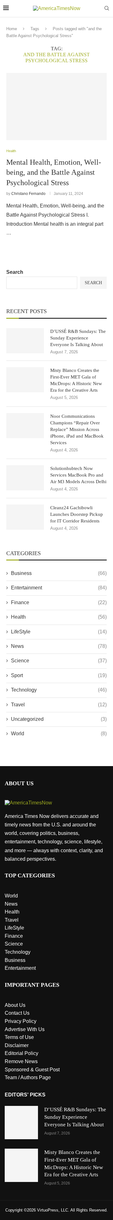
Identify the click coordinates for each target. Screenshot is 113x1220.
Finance (59, 602)
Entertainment (59, 587)
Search (14, 272)
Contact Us (17, 1013)
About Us (15, 1005)
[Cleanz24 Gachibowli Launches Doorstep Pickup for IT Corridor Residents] (25, 517)
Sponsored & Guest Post (32, 1069)
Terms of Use (19, 1037)
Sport (59, 675)
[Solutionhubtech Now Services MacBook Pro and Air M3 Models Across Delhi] (25, 477)
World (59, 733)
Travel (59, 704)
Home (11, 28)
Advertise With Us (25, 1029)
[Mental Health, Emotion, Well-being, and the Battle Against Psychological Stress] (56, 106)
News (59, 646)
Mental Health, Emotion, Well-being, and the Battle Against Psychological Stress (53, 172)
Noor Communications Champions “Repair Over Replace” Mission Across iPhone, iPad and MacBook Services (77, 429)
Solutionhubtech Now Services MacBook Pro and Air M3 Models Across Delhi (78, 475)
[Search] (107, 8)
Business (59, 573)
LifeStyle (59, 631)
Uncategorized (59, 719)
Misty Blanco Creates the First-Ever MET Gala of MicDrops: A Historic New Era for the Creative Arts (76, 380)
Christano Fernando (28, 193)
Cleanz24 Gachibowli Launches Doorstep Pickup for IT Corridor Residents (76, 514)
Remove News (21, 1061)
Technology (59, 690)
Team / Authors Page (28, 1077)
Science (59, 660)
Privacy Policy (20, 1021)
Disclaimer (17, 1045)
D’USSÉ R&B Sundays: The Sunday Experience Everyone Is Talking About (78, 338)
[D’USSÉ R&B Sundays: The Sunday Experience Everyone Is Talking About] (25, 340)
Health (59, 617)
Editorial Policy (21, 1053)
